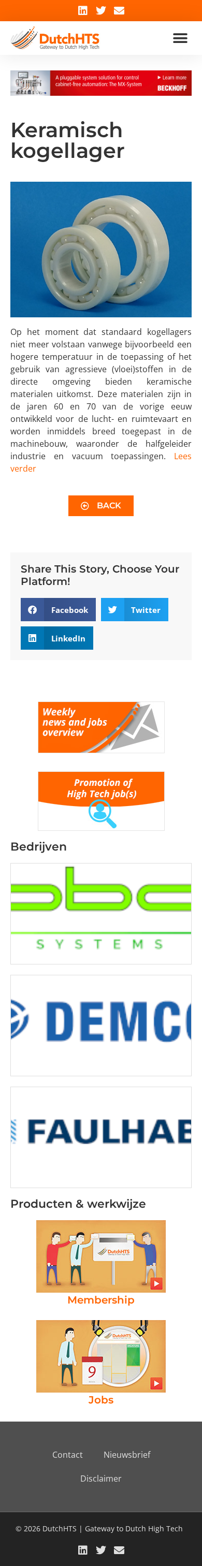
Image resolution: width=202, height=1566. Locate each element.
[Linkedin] (83, 11)
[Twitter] (101, 11)
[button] (180, 38)
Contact (67, 1454)
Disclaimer (101, 1478)
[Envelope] (119, 11)
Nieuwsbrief (127, 1454)
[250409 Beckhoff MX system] (101, 92)
